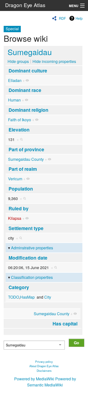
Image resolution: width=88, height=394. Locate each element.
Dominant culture (28, 70)
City (47, 297)
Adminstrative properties (32, 248)
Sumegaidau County (26, 159)
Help (79, 18)
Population (21, 188)
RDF (62, 18)
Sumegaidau (30, 51)
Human (14, 100)
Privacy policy (44, 362)
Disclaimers (44, 371)
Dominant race (25, 90)
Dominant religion (28, 109)
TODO (13, 297)
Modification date (28, 257)
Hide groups (18, 61)
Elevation (19, 129)
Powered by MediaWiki (34, 379)
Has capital (65, 323)
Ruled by (19, 208)
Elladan (15, 80)
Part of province (26, 149)
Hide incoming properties (54, 61)
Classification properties (32, 277)
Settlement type (26, 228)
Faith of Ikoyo (19, 119)
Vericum (15, 179)
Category (19, 287)
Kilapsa (14, 218)
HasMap (27, 297)
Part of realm (23, 168)
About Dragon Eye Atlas (44, 366)
